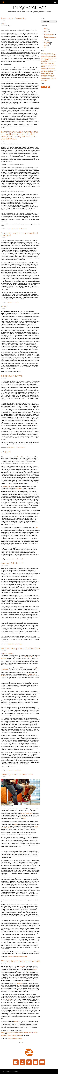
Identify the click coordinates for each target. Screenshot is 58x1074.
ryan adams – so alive (13, 302)
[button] (55, 2)
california (47, 53)
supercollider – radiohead (14, 770)
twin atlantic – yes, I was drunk (15, 559)
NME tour (54, 65)
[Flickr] (35, 1062)
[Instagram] (22, 1062)
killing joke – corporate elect (15, 1038)
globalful (46, 36)
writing (42, 80)
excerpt (4, 306)
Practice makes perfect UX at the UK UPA (20, 648)
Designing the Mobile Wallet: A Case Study (11, 1035)
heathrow (48, 61)
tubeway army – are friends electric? (17, 447)
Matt (24, 818)
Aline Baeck (3, 675)
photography (47, 42)
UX (45, 76)
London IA (21, 966)
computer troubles (45, 54)
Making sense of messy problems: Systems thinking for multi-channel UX (19, 1032)
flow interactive (51, 58)
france (42, 60)
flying (55, 58)
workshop (48, 78)
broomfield (43, 53)
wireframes (48, 76)
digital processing (48, 56)
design (45, 31)
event (42, 58)
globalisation (44, 61)
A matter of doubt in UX (12, 563)
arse (45, 28)
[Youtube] (42, 1062)
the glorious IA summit (11, 375)
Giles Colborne (35, 827)
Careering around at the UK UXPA (17, 774)
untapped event (6, 486)
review (46, 70)
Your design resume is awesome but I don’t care (19, 234)
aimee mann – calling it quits (15, 644)
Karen (15, 824)
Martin (9, 999)
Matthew (16, 1021)
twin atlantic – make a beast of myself (17, 956)
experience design (48, 34)
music (45, 41)
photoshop (43, 68)
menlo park (49, 63)
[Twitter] (29, 1062)
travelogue (44, 73)
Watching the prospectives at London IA (20, 961)
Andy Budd (36, 668)
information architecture (50, 37)
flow (47, 58)
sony (49, 70)
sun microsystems (47, 72)
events (45, 33)
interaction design (44, 63)
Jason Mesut (5, 669)
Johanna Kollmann (31, 971)
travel (45, 47)
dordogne (54, 56)
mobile (53, 63)
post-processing (48, 68)
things (45, 45)
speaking (46, 44)
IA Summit (19, 983)
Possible (18, 488)
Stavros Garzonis (31, 674)
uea (49, 73)
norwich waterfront (49, 66)
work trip (53, 78)
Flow (37, 527)
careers (46, 30)
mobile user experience (45, 65)
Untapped (6, 451)
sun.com (53, 70)
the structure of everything (13, 18)
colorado (51, 53)
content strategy (52, 54)
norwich (43, 66)
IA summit (19, 457)
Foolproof (23, 816)
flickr (45, 58)
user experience (47, 74)
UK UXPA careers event (26, 813)
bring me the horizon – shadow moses (17, 228)
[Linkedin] (16, 1062)
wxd (45, 80)
